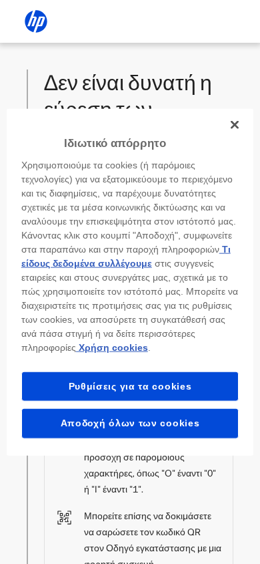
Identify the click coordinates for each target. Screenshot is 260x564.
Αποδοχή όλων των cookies (130, 423)
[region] (130, 282)
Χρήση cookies (112, 346)
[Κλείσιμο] (234, 125)
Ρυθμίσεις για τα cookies (130, 385)
